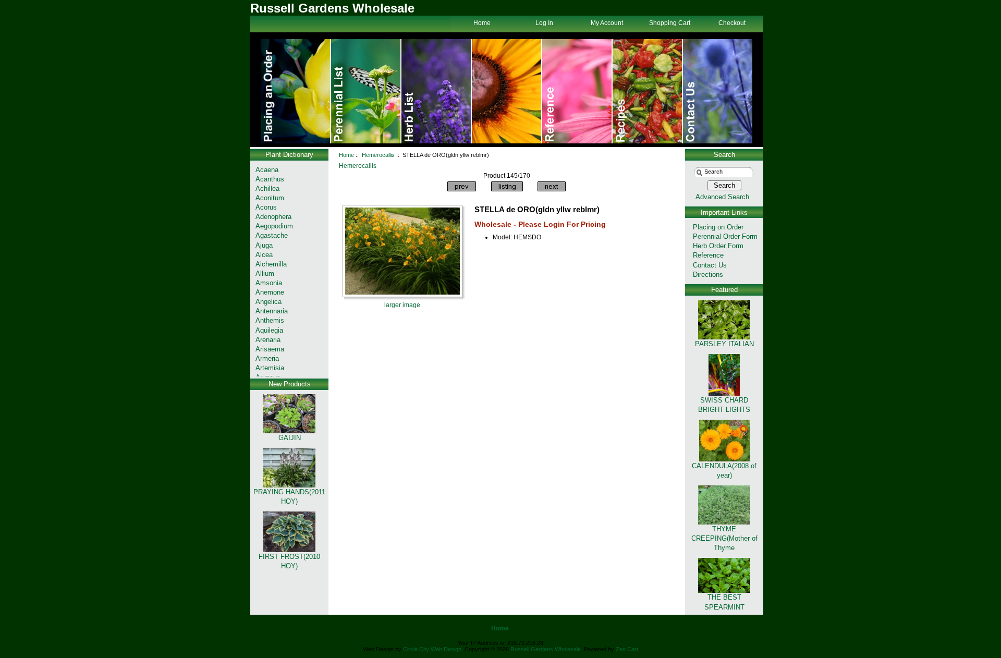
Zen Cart (627, 649)
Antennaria (271, 311)
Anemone (269, 292)
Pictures (577, 91)
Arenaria (267, 340)
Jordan (507, 91)
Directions (708, 274)
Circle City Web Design (432, 649)
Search (724, 155)
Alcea (264, 255)
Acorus (266, 207)
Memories (436, 91)
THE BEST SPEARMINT (724, 602)
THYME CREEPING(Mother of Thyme (724, 538)
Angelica (268, 302)
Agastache (271, 235)
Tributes (366, 91)
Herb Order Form (718, 246)
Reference (708, 255)
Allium (264, 273)
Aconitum (269, 198)
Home (296, 91)
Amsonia (268, 283)
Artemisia (269, 368)
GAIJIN (289, 438)
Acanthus (269, 179)
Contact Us (717, 91)
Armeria (267, 358)
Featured (724, 290)
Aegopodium (274, 226)
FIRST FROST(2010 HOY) (289, 561)
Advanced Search (722, 197)
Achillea (267, 188)
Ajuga (264, 245)
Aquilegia (269, 330)
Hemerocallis (378, 155)
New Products (289, 384)
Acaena (266, 170)
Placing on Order (718, 227)
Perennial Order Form (725, 236)
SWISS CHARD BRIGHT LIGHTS (724, 404)
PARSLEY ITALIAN (724, 344)
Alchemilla (271, 264)
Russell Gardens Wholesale (545, 649)
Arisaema (269, 349)
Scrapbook (648, 91)
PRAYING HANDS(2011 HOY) (289, 496)
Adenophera (273, 217)
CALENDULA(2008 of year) (724, 470)
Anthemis (269, 320)
